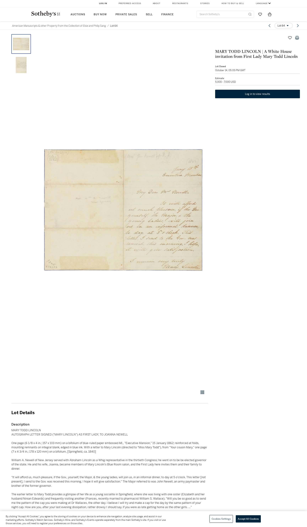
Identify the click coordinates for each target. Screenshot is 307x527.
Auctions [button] (78, 14)
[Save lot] (290, 38)
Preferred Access (130, 3)
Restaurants (180, 3)
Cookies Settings (221, 518)
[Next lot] (297, 25)
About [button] (156, 3)
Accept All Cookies (248, 518)
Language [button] (262, 3)
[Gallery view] (202, 392)
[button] (123, 210)
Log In (103, 3)
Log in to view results (257, 94)
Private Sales (126, 14)
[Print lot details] (297, 38)
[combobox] (225, 14)
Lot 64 (113, 25)
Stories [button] (205, 3)
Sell (149, 14)
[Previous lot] (269, 25)
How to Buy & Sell (233, 3)
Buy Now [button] (100, 14)
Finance (167, 14)
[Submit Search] (250, 14)
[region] (153, 519)
